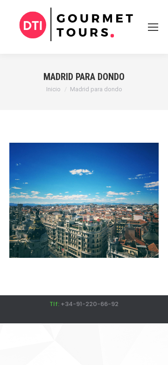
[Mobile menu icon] (153, 27)
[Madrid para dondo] (84, 200)
